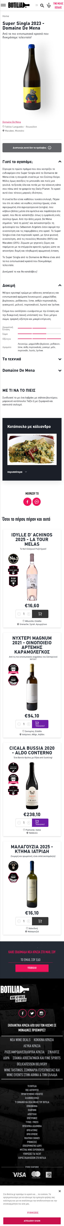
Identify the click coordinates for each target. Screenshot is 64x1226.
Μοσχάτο (19, 130)
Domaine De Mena (11, 122)
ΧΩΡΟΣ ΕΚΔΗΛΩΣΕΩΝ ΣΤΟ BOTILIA (32, 1158)
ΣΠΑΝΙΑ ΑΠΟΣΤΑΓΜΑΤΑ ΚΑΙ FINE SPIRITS (37, 1058)
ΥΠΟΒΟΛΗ (32, 967)
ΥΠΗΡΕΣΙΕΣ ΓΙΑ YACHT (32, 1154)
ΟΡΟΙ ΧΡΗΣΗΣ (32, 1134)
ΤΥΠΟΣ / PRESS (32, 1122)
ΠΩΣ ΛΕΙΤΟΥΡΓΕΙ (32, 1090)
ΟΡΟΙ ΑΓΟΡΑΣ (32, 1130)
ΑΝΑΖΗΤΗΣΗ (42, 5)
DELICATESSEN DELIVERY (32, 1064)
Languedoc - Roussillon (25, 126)
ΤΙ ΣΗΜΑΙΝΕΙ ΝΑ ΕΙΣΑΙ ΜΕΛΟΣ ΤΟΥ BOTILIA (32, 1102)
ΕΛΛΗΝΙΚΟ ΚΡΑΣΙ (32, 1098)
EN (37, 5)
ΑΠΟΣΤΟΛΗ (32, 1114)
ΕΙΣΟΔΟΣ (58, 7)
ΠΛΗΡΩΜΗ (32, 1110)
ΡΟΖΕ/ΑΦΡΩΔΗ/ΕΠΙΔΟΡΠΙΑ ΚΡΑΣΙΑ (24, 1052)
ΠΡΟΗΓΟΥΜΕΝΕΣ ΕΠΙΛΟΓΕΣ (32, 1094)
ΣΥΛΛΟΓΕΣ (53, 1052)
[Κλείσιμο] (60, 1191)
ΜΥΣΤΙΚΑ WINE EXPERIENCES (32, 1149)
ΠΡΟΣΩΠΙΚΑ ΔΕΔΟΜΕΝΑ (32, 1126)
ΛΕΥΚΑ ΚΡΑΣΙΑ (32, 1046)
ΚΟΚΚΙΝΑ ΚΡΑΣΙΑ (44, 1040)
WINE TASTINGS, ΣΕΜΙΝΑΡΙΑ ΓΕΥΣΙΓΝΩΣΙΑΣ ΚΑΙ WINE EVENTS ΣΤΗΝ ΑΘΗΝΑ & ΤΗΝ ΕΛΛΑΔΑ (32, 1072)
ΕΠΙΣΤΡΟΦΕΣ (32, 1118)
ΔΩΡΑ (6, 1058)
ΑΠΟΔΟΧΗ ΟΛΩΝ (32, 1221)
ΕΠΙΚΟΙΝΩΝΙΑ (32, 1106)
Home (5, 16)
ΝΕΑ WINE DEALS (20, 1040)
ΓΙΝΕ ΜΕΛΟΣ (58, 3)
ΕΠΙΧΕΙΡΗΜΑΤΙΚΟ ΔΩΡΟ (32, 1146)
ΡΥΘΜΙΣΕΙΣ (32, 1212)
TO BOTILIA (32, 1086)
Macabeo (9, 130)
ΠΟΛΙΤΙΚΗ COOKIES (32, 1138)
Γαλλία (8, 126)
